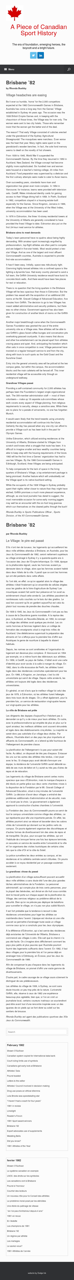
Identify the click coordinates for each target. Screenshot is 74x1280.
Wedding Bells (14, 1136)
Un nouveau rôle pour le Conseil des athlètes (28, 1196)
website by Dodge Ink (37, 1273)
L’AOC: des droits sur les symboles (23, 1176)
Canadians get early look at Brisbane (24, 1066)
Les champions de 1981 (18, 1226)
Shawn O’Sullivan (15, 1051)
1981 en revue (14, 1216)
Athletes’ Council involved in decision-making (28, 1086)
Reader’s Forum (14, 1116)
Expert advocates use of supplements (24, 1131)
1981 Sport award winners (19, 1121)
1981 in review (14, 1106)
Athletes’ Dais (13, 1071)
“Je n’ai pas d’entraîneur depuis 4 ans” (25, 1211)
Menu (11, 69)
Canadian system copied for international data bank (31, 1056)
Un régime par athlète (17, 1236)
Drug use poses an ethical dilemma (23, 1091)
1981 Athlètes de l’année (18, 1251)
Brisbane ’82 (13, 1126)
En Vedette (12, 1221)
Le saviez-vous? (14, 1246)
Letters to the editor (16, 1081)
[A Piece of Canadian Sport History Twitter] (33, 55)
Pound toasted (14, 1076)
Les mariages (13, 1241)
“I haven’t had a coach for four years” (24, 1101)
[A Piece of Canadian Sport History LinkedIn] (40, 55)
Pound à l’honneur (15, 1186)
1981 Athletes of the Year (18, 1146)
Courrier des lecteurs (17, 1191)
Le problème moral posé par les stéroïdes (26, 1201)
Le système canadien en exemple (23, 1171)
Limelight (11, 1111)
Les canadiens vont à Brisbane (21, 1181)
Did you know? (14, 1141)
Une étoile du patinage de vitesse (22, 1206)
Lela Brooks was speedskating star (23, 1096)
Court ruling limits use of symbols (22, 1061)
